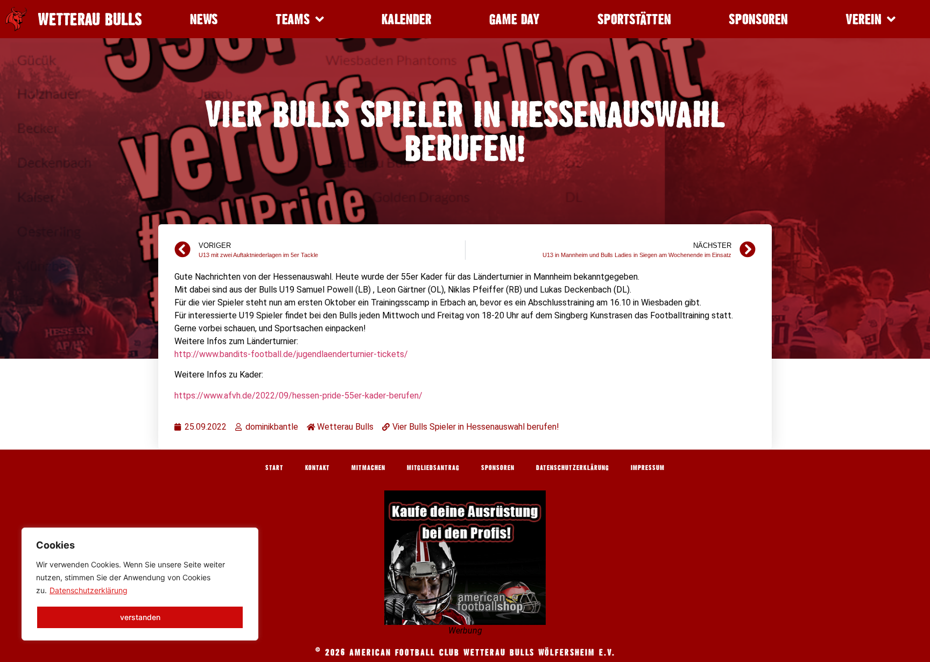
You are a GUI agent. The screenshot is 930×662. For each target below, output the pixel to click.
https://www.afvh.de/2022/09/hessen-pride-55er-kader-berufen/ (298, 395)
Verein (864, 19)
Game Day (514, 19)
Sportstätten (634, 19)
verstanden (140, 617)
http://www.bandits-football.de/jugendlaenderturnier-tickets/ (291, 354)
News (204, 19)
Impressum (648, 467)
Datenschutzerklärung (89, 590)
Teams (293, 19)
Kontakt (317, 467)
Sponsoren (758, 19)
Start (274, 467)
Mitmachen (368, 467)
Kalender (407, 19)
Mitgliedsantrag (433, 467)
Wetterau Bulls (90, 19)
